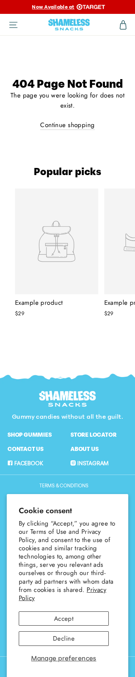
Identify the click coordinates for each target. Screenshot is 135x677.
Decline (64, 638)
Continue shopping (67, 124)
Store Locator (93, 434)
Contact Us (26, 448)
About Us (84, 448)
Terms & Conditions (63, 485)
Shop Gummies (30, 434)
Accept (64, 618)
